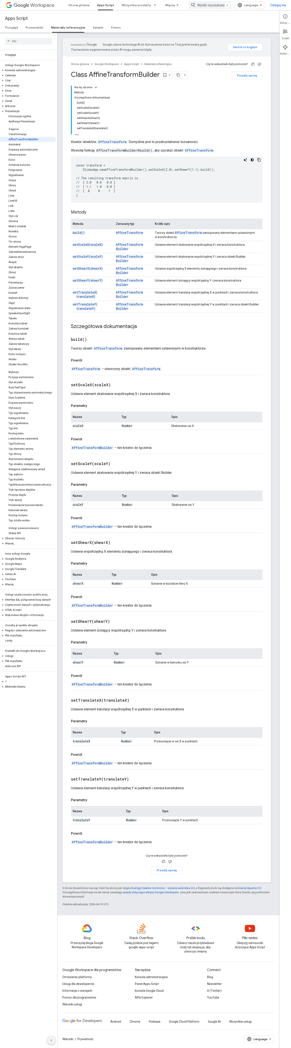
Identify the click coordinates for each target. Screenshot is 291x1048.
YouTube (213, 997)
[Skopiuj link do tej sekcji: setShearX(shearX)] (115, 542)
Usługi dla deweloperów (78, 984)
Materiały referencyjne (68, 27)
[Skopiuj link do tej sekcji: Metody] (90, 212)
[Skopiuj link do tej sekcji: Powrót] (86, 360)
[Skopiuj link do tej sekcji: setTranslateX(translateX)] (134, 700)
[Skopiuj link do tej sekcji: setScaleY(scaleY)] (115, 464)
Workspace (42, 5)
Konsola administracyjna (151, 977)
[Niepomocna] (259, 64)
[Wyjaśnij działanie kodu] (245, 159)
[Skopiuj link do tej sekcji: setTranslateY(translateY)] (134, 779)
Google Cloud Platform (184, 1021)
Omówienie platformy (77, 977)
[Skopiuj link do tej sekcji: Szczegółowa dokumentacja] (141, 326)
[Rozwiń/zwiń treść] (95, 87)
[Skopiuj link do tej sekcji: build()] (92, 339)
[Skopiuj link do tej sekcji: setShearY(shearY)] (115, 621)
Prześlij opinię (247, 75)
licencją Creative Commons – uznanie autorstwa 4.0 (162, 888)
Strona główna (78, 5)
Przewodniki (34, 27)
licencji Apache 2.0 (249, 888)
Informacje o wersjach (77, 990)
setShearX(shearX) (88, 268)
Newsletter (214, 984)
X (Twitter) (214, 990)
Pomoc (116, 27)
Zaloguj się (278, 5)
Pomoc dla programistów (79, 997)
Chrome (135, 1021)
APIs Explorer (144, 997)
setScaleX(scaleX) (88, 245)
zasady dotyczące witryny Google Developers (150, 892)
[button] (28, 70)
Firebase (154, 1021)
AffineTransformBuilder (92, 448)
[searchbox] (28, 41)
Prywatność (85, 1039)
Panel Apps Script (147, 984)
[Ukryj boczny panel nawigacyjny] (51, 1040)
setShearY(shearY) (88, 280)
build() (79, 233)
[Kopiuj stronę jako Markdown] (178, 75)
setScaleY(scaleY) (88, 256)
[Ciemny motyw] (252, 159)
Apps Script (105, 5)
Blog (210, 977)
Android (115, 1021)
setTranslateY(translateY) (85, 306)
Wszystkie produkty (136, 5)
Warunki (67, 1039)
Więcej (170, 5)
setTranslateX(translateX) (85, 294)
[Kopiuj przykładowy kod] (259, 159)
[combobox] (210, 5)
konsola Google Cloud (149, 990)
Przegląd (11, 27)
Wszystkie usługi (240, 1021)
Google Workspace (107, 64)
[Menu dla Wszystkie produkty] (156, 5)
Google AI (214, 1021)
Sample (98, 27)
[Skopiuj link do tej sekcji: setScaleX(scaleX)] (116, 385)
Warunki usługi (72, 1004)
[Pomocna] (253, 64)
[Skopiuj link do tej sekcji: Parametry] (91, 405)
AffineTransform (112, 142)
